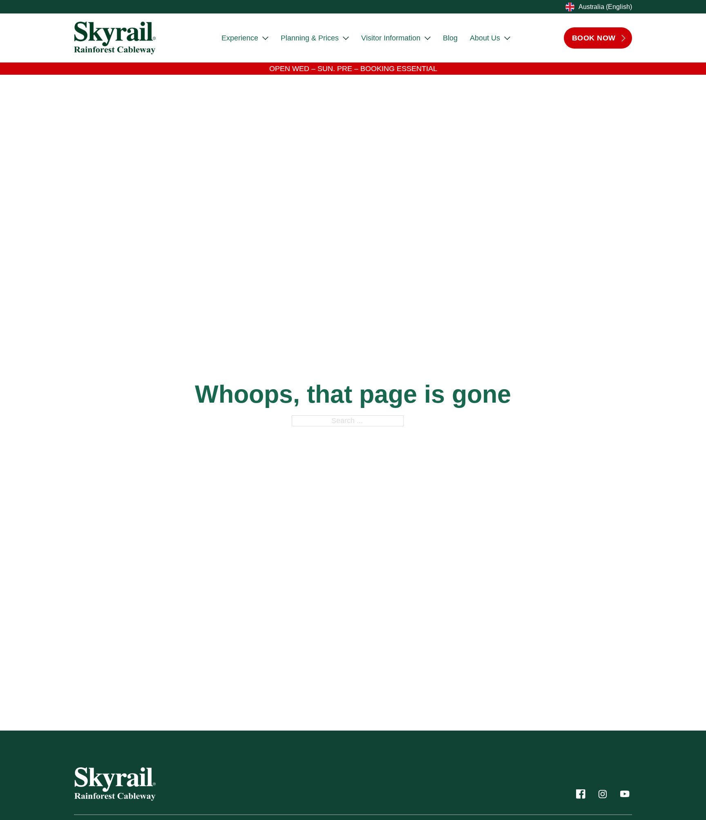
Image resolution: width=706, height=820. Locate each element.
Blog (450, 38)
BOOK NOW (594, 38)
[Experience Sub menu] (265, 38)
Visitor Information (390, 38)
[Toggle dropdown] (568, 6)
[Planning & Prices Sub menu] (346, 38)
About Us (485, 38)
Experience (239, 38)
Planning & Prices (310, 38)
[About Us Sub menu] (507, 38)
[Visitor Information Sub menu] (427, 38)
